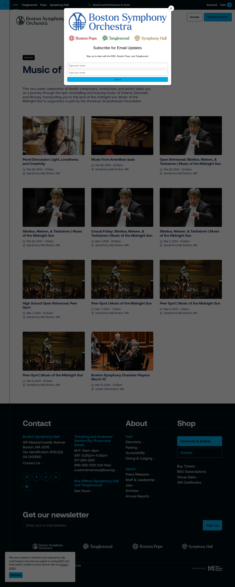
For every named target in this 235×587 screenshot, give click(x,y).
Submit (117, 79)
